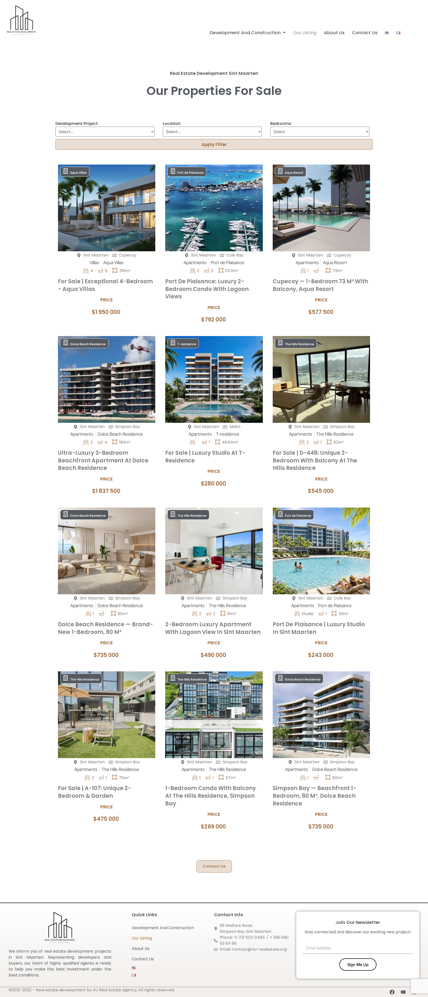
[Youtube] (403, 992)
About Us (140, 948)
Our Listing (142, 938)
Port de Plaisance (190, 172)
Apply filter (214, 144)
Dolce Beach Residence (88, 344)
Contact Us (143, 959)
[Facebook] (392, 992)
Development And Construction (163, 928)
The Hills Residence (299, 344)
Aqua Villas (78, 172)
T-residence (186, 344)
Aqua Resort (294, 172)
